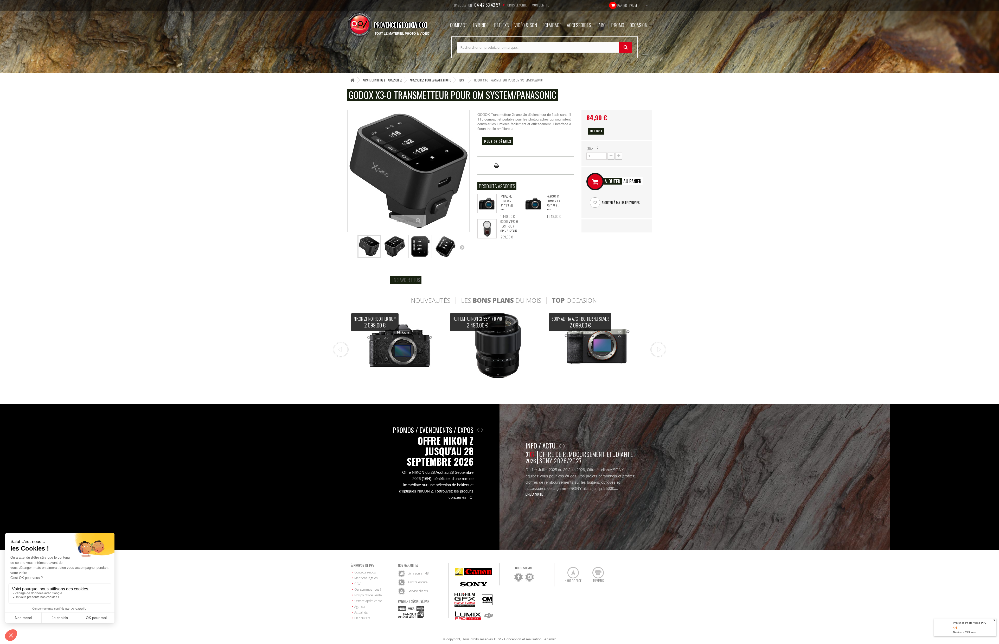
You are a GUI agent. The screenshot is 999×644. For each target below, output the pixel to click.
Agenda (359, 606)
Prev (341, 349)
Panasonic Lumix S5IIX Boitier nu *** (553, 203)
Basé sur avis (964, 632)
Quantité (592, 148)
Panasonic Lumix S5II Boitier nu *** (507, 203)
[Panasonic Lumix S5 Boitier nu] (487, 203)
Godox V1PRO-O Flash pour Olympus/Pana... (510, 226)
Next (658, 349)
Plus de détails (497, 141)
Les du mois (501, 300)
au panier (623, 181)
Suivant (462, 247)
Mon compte (540, 5)
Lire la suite (534, 494)
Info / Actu (540, 445)
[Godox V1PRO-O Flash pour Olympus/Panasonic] (487, 228)
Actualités (361, 612)
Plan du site (362, 618)
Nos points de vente (368, 595)
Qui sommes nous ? (367, 589)
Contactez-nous (365, 572)
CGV (357, 584)
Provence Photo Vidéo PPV (970, 622)
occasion (574, 300)
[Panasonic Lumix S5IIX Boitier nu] (533, 203)
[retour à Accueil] (352, 80)
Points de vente (516, 5)
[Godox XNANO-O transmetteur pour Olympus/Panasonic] (369, 246)
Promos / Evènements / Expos (433, 430)
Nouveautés (430, 300)
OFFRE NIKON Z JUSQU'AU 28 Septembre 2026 (440, 451)
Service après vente (368, 601)
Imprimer (595, 570)
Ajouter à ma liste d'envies (620, 202)
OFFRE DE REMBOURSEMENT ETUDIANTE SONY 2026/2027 (586, 457)
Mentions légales (365, 578)
